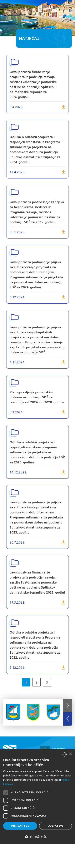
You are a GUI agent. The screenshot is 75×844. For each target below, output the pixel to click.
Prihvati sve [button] (20, 825)
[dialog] (37, 796)
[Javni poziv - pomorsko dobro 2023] (37, 517)
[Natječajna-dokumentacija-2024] (37, 274)
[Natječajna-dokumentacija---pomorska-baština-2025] (37, 211)
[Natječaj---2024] (37, 339)
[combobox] (64, 754)
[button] (67, 705)
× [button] (70, 754)
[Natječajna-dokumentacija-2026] (37, 84)
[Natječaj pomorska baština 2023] (37, 582)
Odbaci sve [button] (56, 825)
